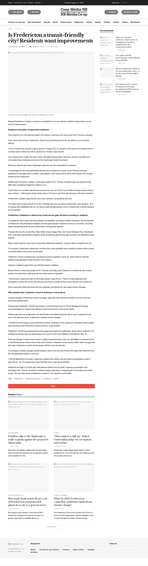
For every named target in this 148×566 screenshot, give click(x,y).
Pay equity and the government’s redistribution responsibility (128, 57)
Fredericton (18, 378)
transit (56, 378)
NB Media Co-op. (19, 549)
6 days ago (121, 79)
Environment (66, 22)
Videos (125, 22)
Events (112, 12)
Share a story (131, 12)
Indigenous (78, 22)
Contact (38, 3)
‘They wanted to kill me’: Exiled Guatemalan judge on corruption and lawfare (72, 439)
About (10, 3)
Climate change (60, 495)
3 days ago (121, 50)
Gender (98, 22)
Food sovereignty (16, 495)
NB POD (35, 12)
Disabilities (19, 28)
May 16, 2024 (34, 47)
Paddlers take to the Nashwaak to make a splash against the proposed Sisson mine (28, 439)
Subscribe (115, 3)
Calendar (90, 550)
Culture (116, 22)
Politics (107, 22)
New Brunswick (34, 22)
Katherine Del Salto (17, 47)
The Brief (17, 12)
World (55, 22)
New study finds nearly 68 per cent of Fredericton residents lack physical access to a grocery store (27, 501)
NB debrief (135, 22)
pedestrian (47, 378)
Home (10, 28)
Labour (89, 22)
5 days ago (121, 94)
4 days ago (121, 63)
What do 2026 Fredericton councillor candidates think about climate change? (73, 501)
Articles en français (16, 22)
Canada (47, 22)
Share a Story (78, 550)
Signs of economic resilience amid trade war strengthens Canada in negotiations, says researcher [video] (126, 42)
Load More (51, 527)
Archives (34, 552)
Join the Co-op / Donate (23, 3)
